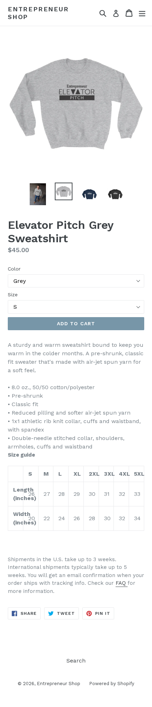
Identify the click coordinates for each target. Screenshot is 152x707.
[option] (38, 194)
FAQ (122, 583)
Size (13, 294)
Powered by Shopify (111, 683)
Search (76, 660)
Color (14, 269)
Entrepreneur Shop (38, 12)
